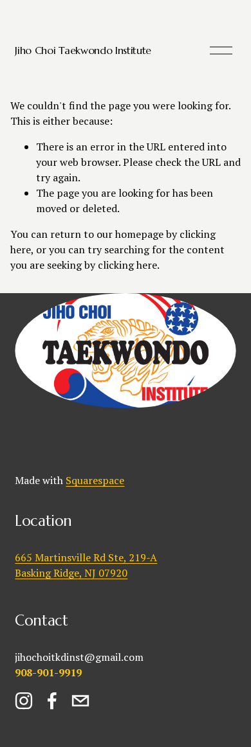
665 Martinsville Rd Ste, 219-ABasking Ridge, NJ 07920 (86, 565)
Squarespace (95, 480)
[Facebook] (52, 701)
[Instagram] (24, 701)
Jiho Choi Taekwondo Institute (83, 50)
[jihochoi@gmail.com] (80, 701)
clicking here (127, 265)
